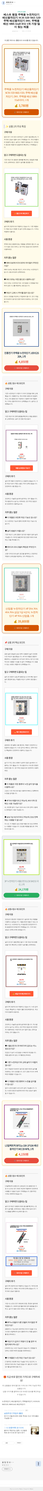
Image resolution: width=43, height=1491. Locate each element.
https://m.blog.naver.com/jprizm (14, 1410)
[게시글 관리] (12, 1442)
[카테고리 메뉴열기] (40, 3)
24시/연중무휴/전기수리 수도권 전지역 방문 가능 (15, 1428)
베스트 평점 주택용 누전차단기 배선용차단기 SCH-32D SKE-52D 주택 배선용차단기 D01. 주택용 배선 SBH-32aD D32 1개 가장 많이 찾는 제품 (21, 20)
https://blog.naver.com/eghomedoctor (16, 1425)
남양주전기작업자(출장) (13, 1413)
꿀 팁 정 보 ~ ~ (10, 2)
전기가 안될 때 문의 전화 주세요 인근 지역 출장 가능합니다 (21, 1417)
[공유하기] (9, 1442)
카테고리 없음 (22, 11)
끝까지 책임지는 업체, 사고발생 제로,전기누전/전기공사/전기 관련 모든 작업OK (15, 1431)
